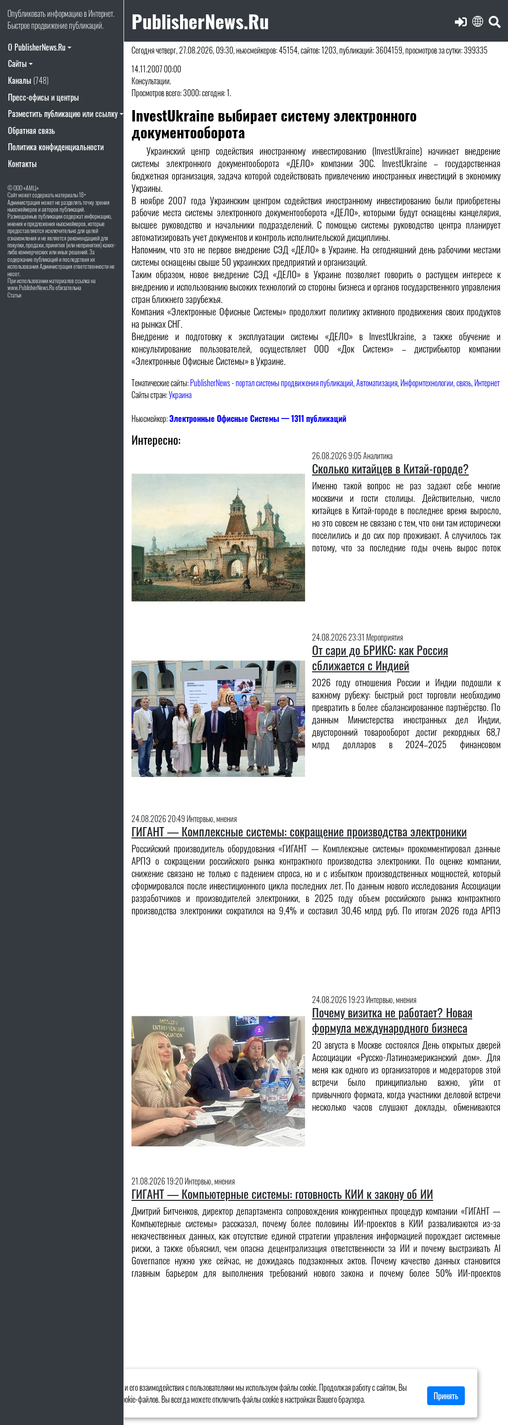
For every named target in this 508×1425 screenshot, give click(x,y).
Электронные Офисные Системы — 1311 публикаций (257, 418)
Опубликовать (26, 13)
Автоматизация (376, 383)
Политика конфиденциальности (56, 147)
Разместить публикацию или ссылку (63, 113)
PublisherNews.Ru (200, 20)
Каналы (28, 80)
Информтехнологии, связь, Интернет (450, 383)
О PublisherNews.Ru (36, 47)
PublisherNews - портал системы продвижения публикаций (271, 383)
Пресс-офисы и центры (43, 97)
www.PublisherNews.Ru (31, 287)
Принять (446, 1396)
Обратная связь (31, 130)
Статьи (14, 295)
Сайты (17, 63)
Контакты (22, 164)
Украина (180, 395)
